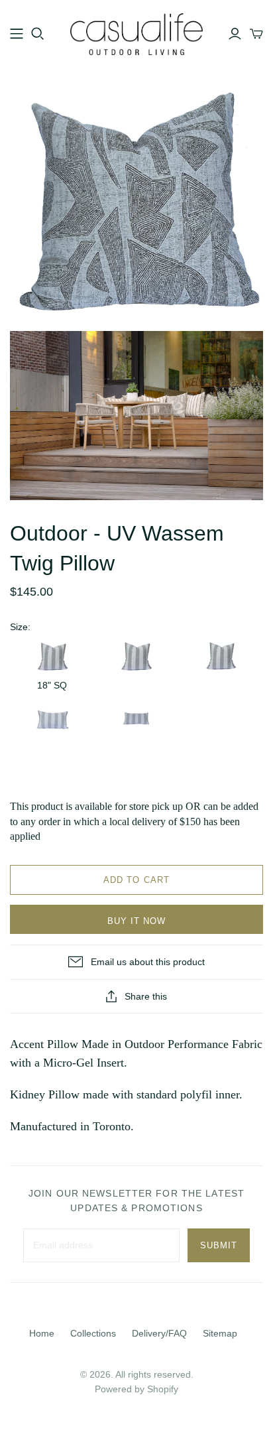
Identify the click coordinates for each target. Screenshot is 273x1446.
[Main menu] (16, 33)
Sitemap (220, 1333)
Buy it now (136, 921)
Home (41, 1333)
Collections (93, 1333)
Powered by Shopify (136, 1389)
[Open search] (37, 33)
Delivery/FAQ (159, 1333)
